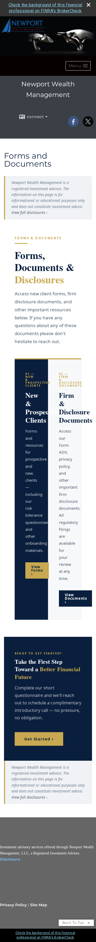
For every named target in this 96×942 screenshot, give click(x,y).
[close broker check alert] (88, 5)
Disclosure (10, 859)
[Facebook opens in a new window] (73, 125)
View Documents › (76, 598)
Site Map (38, 904)
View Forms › (37, 570)
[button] (78, 65)
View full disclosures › (29, 212)
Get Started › (39, 738)
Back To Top (73, 923)
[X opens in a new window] (88, 125)
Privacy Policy (13, 904)
